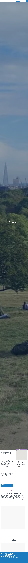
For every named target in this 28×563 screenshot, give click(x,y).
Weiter (17, 557)
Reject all (21, 557)
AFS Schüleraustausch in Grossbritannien (5, 485)
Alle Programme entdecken (14, 228)
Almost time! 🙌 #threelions (13, 530)
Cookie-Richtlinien (8, 557)
